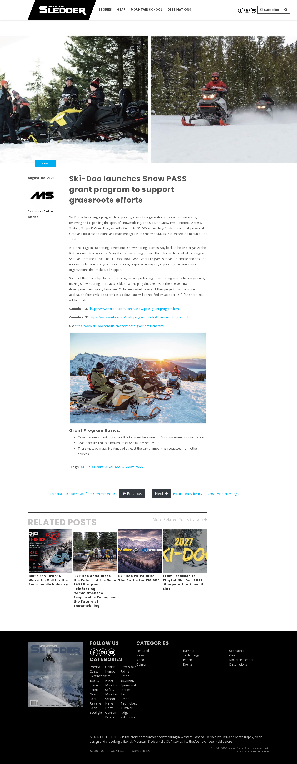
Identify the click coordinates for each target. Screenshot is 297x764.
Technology (129, 703)
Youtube (253, 10)
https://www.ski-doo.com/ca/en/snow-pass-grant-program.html (134, 309)
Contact (118, 751)
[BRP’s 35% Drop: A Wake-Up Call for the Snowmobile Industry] (50, 551)
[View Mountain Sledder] (42, 195)
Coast (94, 671)
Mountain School (146, 9)
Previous (134, 493)
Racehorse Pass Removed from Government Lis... (83, 494)
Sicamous (127, 680)
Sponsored (128, 685)
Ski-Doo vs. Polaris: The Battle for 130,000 (139, 578)
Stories (105, 9)
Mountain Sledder (42, 211)
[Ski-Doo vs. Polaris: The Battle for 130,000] (140, 551)
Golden (110, 667)
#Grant (97, 467)
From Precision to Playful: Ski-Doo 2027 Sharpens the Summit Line (183, 582)
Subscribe (271, 10)
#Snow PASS (132, 467)
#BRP (85, 467)
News (109, 703)
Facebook (240, 10)
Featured (96, 685)
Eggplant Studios (261, 751)
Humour (111, 671)
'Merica (95, 667)
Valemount (128, 717)
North (109, 708)
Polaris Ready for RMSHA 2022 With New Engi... (206, 494)
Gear (121, 9)
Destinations (179, 9)
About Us (97, 751)
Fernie (94, 690)
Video (140, 660)
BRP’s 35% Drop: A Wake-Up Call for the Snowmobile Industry (48, 580)
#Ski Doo (112, 467)
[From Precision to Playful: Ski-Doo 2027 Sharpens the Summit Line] (184, 551)
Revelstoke (128, 667)
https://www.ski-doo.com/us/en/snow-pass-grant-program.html (119, 326)
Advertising (141, 751)
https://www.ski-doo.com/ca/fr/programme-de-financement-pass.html (139, 317)
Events (94, 680)
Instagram (247, 10)
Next (160, 493)
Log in (266, 748)
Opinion (110, 712)
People (110, 717)
